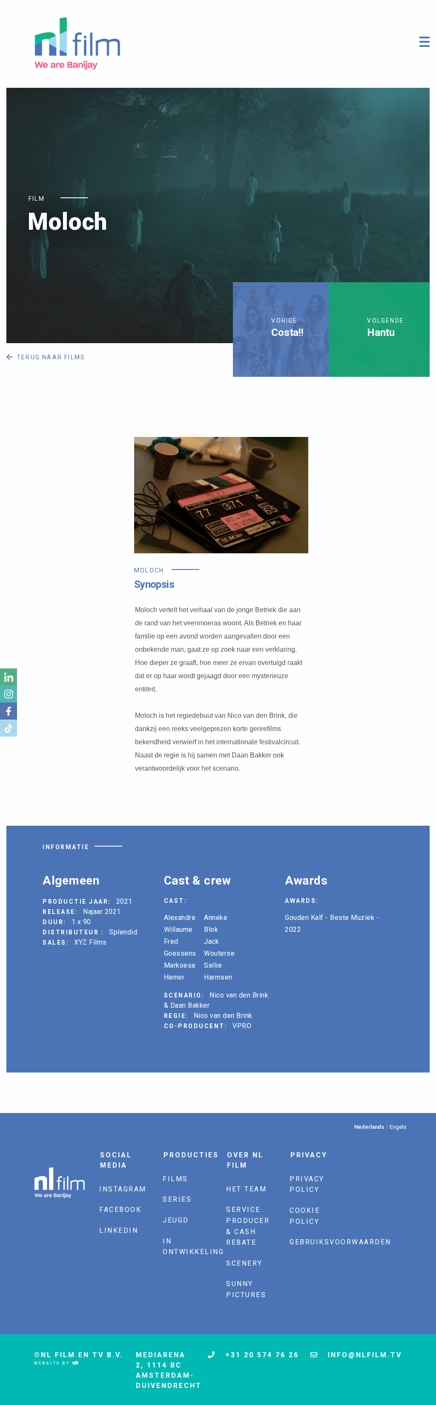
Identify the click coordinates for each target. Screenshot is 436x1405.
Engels (398, 1127)
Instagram (122, 1189)
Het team (246, 1189)
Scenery (244, 1263)
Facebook (120, 1210)
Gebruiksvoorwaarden (340, 1242)
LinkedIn (118, 1230)
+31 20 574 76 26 (260, 1355)
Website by (53, 1363)
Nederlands (369, 1127)
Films (175, 1179)
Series (177, 1199)
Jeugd (176, 1220)
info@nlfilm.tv (363, 1355)
